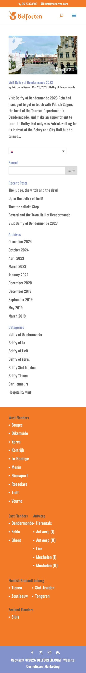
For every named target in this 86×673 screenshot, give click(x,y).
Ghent (16, 540)
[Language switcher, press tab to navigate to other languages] (38, 151)
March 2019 (17, 316)
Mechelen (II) (47, 565)
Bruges (17, 425)
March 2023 (17, 266)
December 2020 (20, 282)
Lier (39, 548)
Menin (16, 467)
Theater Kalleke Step (24, 206)
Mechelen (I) (46, 557)
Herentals (44, 523)
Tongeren (42, 596)
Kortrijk (17, 450)
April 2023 (16, 258)
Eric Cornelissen (21, 87)
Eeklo (15, 531)
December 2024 (20, 241)
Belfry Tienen (18, 375)
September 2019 (21, 299)
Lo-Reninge (20, 458)
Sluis (15, 617)
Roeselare (19, 484)
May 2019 (16, 307)
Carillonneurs (18, 384)
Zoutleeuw (19, 596)
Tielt (15, 492)
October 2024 (19, 249)
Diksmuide (19, 433)
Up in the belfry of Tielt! (26, 198)
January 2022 (18, 274)
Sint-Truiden (44, 587)
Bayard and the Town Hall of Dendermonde (39, 214)
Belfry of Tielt (18, 350)
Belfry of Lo (17, 342)
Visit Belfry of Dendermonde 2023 (31, 82)
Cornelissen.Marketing (43, 666)
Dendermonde (22, 523)
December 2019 (20, 291)
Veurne (16, 501)
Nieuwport (19, 475)
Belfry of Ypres (19, 359)
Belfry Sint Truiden (22, 367)
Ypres (15, 441)
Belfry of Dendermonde (62, 87)
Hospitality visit (20, 392)
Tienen (16, 587)
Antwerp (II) (46, 540)
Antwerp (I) (45, 531)
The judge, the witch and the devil (33, 190)
